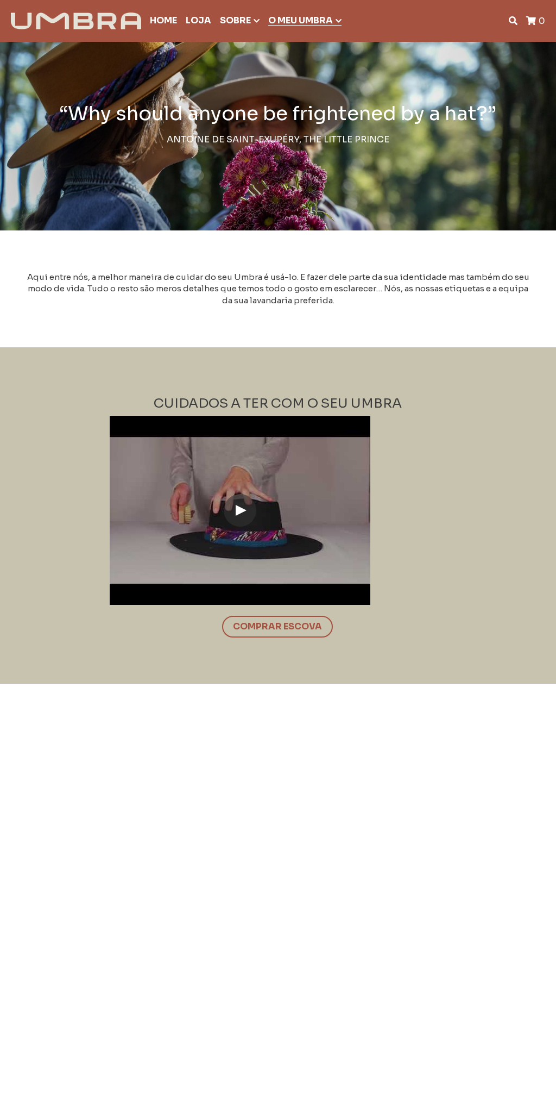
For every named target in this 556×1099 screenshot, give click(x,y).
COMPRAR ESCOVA (277, 626)
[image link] (76, 19)
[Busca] (513, 21)
